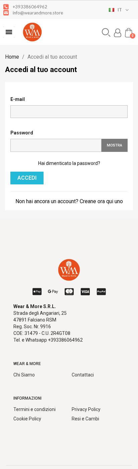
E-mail (17, 99)
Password (21, 132)
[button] (8, 32)
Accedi (27, 178)
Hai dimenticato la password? (69, 163)
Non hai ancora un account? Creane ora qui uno (69, 201)
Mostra (114, 145)
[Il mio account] (117, 32)
